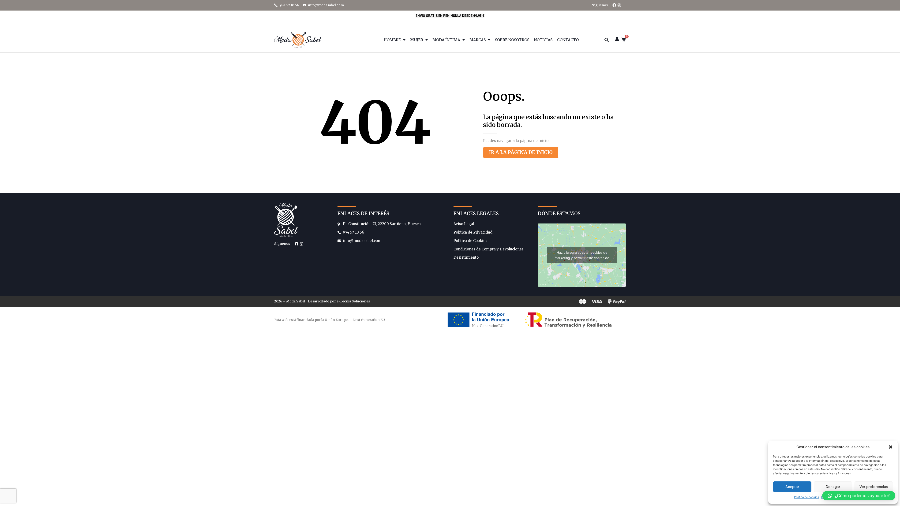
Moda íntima (446, 39)
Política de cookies (806, 497)
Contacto (568, 39)
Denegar (833, 486)
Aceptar (792, 486)
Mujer (416, 39)
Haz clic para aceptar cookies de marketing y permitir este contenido (582, 255)
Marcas (477, 39)
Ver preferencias (873, 486)
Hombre (392, 39)
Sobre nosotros (512, 39)
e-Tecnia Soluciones (353, 301)
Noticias (543, 39)
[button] (890, 447)
